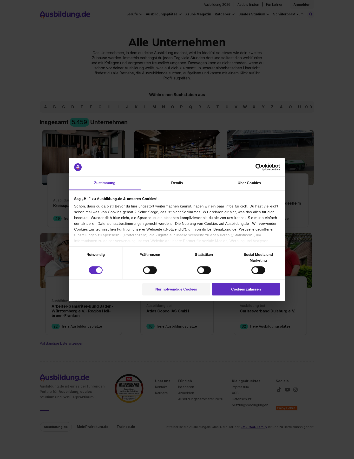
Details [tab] (177, 183)
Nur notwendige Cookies (176, 289)
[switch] (150, 270)
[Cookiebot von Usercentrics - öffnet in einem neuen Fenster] (259, 167)
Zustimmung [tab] (105, 183)
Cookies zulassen (246, 289)
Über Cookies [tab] (249, 183)
